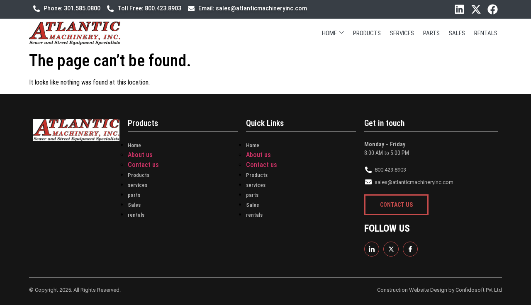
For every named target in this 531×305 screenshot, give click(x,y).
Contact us (143, 165)
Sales (457, 33)
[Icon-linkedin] (371, 249)
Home (329, 33)
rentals (485, 33)
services (402, 33)
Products (367, 33)
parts (431, 33)
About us (140, 155)
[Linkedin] (459, 9)
